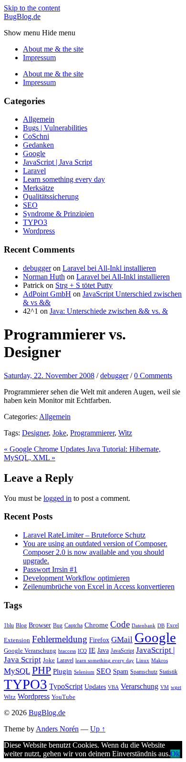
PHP (41, 670)
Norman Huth (44, 277)
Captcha (73, 625)
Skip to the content (32, 8)
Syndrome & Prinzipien (58, 214)
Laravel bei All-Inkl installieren (109, 268)
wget (176, 687)
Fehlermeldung (59, 639)
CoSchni (36, 136)
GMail (122, 639)
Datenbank (143, 625)
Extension (17, 640)
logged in (57, 498)
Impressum (39, 57)
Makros (159, 660)
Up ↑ (97, 729)
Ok (175, 754)
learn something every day (104, 660)
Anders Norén (57, 729)
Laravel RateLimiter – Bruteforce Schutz (84, 535)
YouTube (63, 696)
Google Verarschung (30, 650)
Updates (95, 686)
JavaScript (122, 650)
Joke (59, 433)
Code (120, 624)
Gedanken (38, 145)
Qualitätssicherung (51, 196)
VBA (113, 687)
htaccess (67, 651)
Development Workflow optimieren (76, 578)
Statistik (168, 671)
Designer (35, 433)
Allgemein (38, 119)
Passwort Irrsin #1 (50, 569)
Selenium (84, 672)
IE (92, 650)
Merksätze (38, 188)
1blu (9, 625)
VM (164, 687)
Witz (125, 433)
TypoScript (66, 686)
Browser (40, 625)
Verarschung (139, 686)
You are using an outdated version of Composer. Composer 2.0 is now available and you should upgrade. (95, 552)
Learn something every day (64, 179)
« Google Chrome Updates (45, 449)
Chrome (96, 625)
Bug (57, 625)
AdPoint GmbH (47, 294)
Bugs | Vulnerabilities (55, 128)
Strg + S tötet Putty (84, 285)
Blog (21, 625)
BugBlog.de (22, 16)
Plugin (62, 671)
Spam (120, 671)
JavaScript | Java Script (57, 162)
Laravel (34, 171)
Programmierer (92, 433)
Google (34, 153)
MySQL (17, 671)
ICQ (82, 651)
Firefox (99, 640)
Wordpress (39, 231)
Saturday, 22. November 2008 (49, 375)
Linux (142, 660)
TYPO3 (35, 222)
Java (103, 650)
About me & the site (53, 49)
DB (161, 625)
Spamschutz (143, 671)
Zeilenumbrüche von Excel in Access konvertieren (99, 586)
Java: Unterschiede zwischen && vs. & (109, 311)
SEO (30, 205)
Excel (172, 625)
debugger (37, 268)
